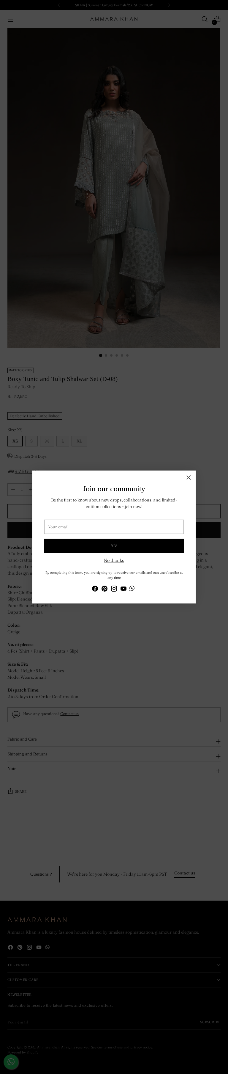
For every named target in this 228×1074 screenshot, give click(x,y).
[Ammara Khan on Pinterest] (104, 589)
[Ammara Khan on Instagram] (114, 589)
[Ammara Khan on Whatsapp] (131, 589)
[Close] (188, 477)
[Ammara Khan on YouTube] (123, 589)
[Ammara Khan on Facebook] (95, 589)
